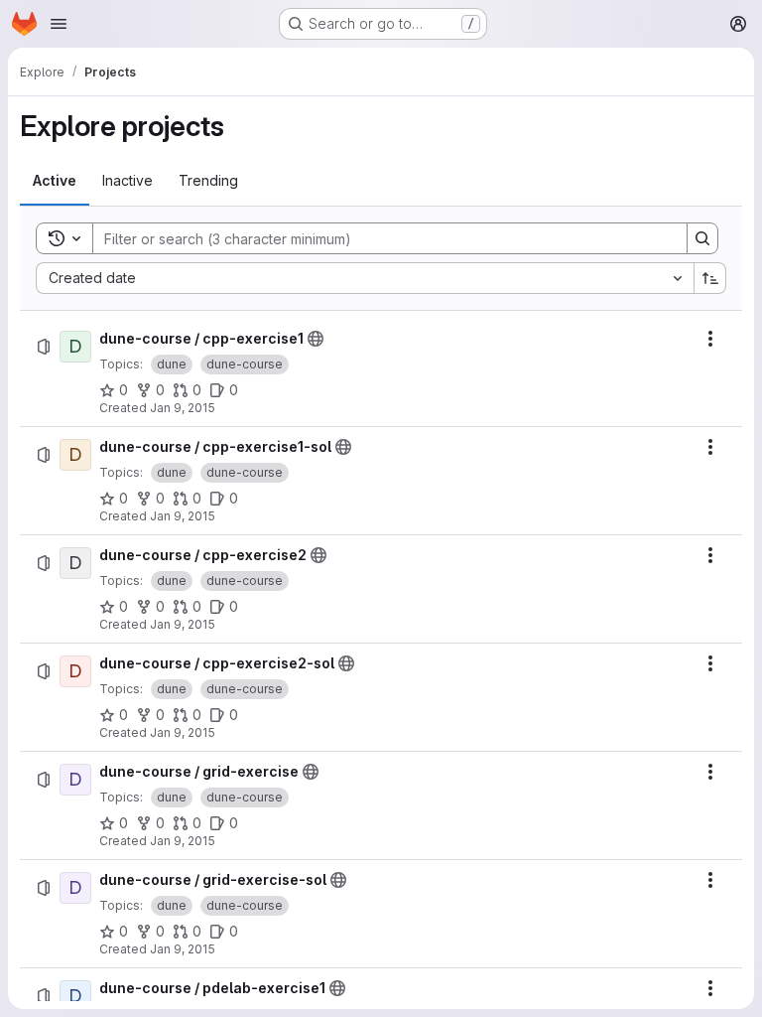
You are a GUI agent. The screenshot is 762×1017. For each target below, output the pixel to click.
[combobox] (365, 278)
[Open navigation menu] (58, 24)
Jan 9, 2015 (182, 407)
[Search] (702, 238)
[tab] (54, 181)
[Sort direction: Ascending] (710, 278)
